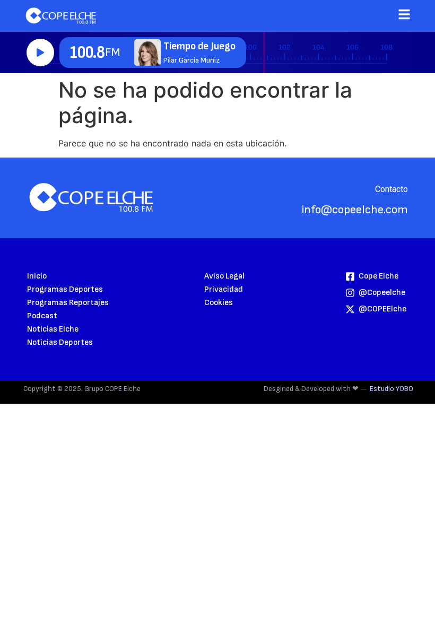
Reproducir (40, 52)
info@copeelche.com (355, 210)
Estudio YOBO (391, 388)
